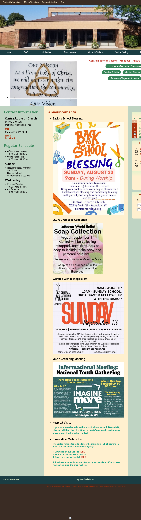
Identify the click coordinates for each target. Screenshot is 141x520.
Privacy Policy (120, 486)
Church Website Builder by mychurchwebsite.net (96, 486)
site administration (11, 480)
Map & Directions (31, 2)
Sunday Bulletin (111, 72)
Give (62, 2)
